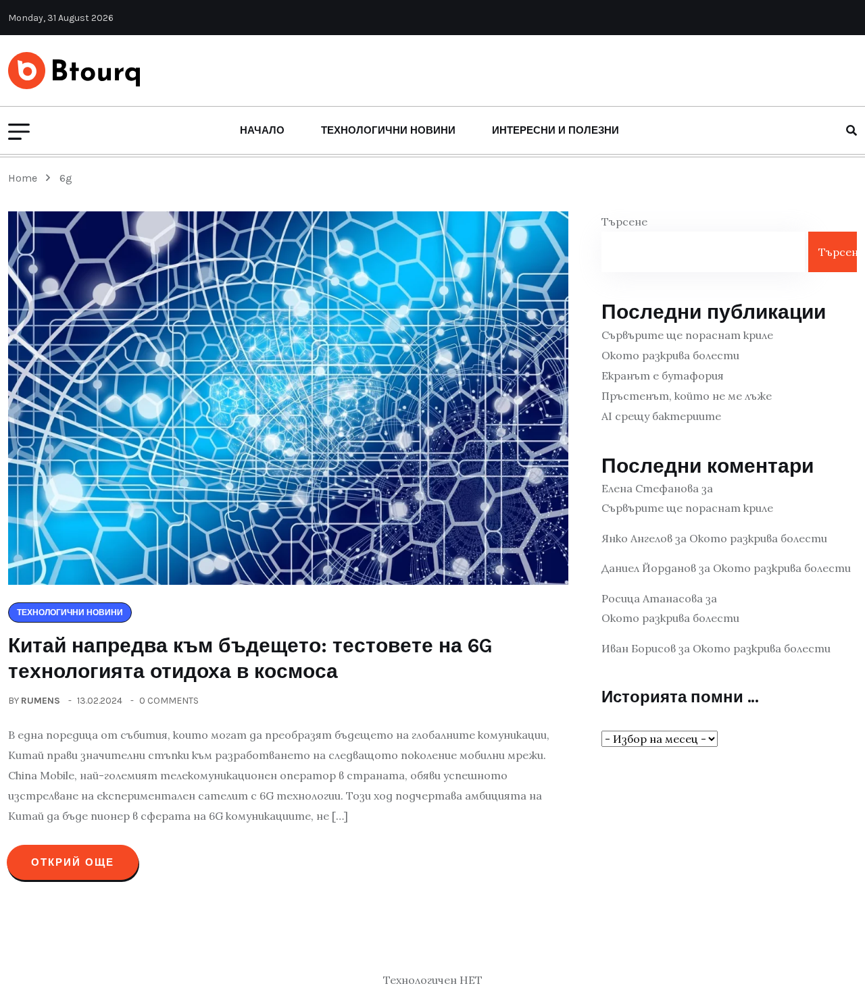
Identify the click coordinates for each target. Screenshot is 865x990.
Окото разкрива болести (670, 355)
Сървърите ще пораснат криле (687, 335)
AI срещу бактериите (661, 416)
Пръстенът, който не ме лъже (686, 395)
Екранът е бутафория (662, 375)
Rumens (40, 700)
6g (65, 178)
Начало (262, 130)
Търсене (624, 221)
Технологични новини (388, 130)
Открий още (72, 862)
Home (25, 178)
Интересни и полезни (555, 130)
